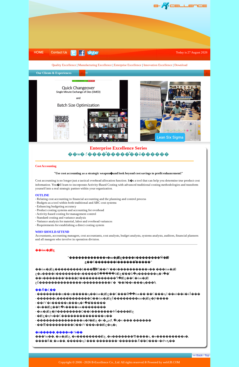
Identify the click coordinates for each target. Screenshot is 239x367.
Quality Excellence (64, 65)
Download (180, 65)
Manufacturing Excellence (95, 65)
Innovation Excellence (158, 65)
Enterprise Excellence (127, 65)
